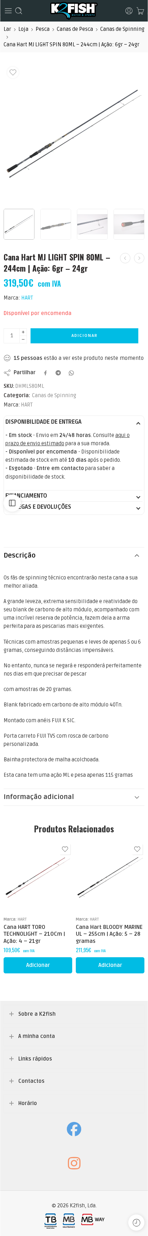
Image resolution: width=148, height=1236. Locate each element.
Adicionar (84, 335)
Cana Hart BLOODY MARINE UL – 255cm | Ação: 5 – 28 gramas (109, 934)
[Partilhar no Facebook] (45, 373)
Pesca (43, 29)
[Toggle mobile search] (19, 11)
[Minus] (23, 339)
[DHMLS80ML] (74, 133)
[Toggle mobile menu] (8, 10)
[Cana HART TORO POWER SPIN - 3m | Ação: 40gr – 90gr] (125, 258)
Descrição (20, 555)
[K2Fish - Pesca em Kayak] (74, 11)
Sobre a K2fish (37, 1014)
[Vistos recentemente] (136, 1222)
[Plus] (23, 332)
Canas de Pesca (75, 29)
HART (27, 298)
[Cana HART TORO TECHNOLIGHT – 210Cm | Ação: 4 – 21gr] (38, 876)
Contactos (31, 1081)
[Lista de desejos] (13, 72)
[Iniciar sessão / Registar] (129, 10)
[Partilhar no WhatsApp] (71, 373)
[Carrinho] (140, 10)
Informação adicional (39, 797)
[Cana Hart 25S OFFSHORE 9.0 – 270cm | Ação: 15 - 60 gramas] (139, 258)
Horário (27, 1103)
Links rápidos (35, 1059)
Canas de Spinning (122, 29)
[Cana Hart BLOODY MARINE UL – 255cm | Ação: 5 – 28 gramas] (110, 876)
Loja (23, 29)
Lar (7, 29)
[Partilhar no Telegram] (58, 373)
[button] (38, 965)
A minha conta (36, 1036)
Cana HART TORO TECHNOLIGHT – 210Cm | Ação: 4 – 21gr (34, 934)
